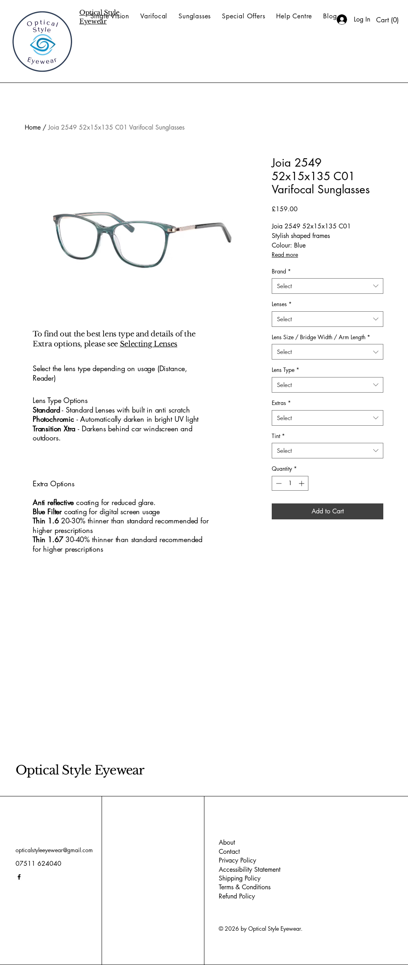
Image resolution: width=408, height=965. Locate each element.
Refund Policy (237, 896)
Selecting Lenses (148, 344)
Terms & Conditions (245, 887)
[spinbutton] (290, 483)
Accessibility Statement (249, 869)
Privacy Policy (237, 860)
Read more (285, 254)
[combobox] (327, 286)
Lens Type (285, 369)
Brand (281, 271)
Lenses (282, 304)
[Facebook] (19, 876)
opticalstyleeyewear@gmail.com (54, 850)
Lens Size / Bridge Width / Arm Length (321, 337)
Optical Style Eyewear (80, 770)
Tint (278, 436)
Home (33, 127)
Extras (281, 403)
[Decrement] (278, 483)
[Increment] (302, 483)
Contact (229, 851)
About (227, 842)
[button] (387, 20)
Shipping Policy (240, 878)
